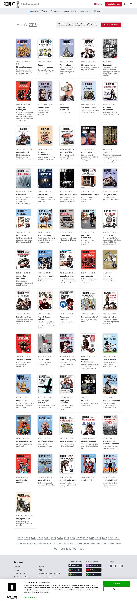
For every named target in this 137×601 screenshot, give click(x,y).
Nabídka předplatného (22, 577)
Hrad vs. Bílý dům (109, 360)
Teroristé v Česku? (23, 360)
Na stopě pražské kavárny (44, 153)
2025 (27, 538)
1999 (92, 543)
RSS (40, 570)
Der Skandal (21, 195)
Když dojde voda (44, 235)
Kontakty (17, 570)
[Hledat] (125, 4)
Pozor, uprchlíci (87, 276)
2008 (32, 543)
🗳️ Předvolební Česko (38, 11)
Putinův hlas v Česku (46, 441)
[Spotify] (93, 574)
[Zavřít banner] (134, 581)
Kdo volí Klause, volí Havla (44, 318)
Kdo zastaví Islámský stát (86, 236)
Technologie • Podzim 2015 (65, 109)
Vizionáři (84, 401)
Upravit (115, 589)
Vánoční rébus (65, 65)
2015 (92, 538)
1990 (81, 548)
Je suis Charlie (87, 480)
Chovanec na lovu (88, 65)
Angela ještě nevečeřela (64, 402)
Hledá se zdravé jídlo (68, 441)
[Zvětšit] (28, 55)
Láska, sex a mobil (110, 195)
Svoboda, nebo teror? (68, 480)
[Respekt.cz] (9, 4)
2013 (104, 538)
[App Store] (75, 565)
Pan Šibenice (21, 235)
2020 (60, 538)
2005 (52, 543)
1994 (56, 548)
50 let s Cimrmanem (24, 67)
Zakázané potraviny (88, 108)
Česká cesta (107, 65)
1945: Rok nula (43, 360)
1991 (74, 548)
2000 (86, 543)
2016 (85, 538)
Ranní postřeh (85, 11)
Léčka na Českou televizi (87, 361)
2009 (26, 543)
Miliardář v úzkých (110, 317)
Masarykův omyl (22, 152)
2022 (47, 538)
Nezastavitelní (43, 195)
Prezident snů (21, 401)
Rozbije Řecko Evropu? (21, 481)
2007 (39, 543)
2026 (20, 538)
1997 (105, 543)
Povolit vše (116, 583)
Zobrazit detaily (29, 597)
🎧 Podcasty (55, 11)
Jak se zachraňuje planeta (45, 66)
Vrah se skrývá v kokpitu (43, 402)
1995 (118, 543)
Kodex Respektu (19, 574)
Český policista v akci (24, 441)
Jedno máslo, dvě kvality (21, 277)
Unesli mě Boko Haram (68, 195)
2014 (98, 538)
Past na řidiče (65, 235)
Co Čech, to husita (67, 276)
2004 (59, 543)
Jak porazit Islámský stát (21, 109)
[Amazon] (75, 574)
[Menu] (131, 4)
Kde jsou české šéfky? (89, 317)
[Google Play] (75, 570)
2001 (79, 543)
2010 (19, 543)
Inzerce (41, 567)
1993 (62, 548)
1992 (68, 548)
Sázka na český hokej (68, 360)
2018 (72, 538)
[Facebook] (111, 568)
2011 (117, 538)
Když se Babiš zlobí (88, 441)
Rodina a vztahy (70, 11)
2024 (33, 538)
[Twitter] (116, 568)
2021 (53, 538)
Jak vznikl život (44, 480)
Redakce (17, 567)
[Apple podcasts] (93, 565)
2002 (72, 543)
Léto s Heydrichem (23, 317)
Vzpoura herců (43, 108)
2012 (111, 538)
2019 (66, 538)
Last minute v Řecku (45, 276)
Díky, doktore (108, 235)
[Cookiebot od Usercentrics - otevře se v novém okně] (12, 597)
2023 (40, 538)
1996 (111, 543)
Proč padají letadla (110, 480)
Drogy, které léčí (66, 152)
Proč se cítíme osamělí (90, 195)
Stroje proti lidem (23, 519)
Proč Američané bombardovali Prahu (111, 442)
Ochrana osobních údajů (47, 577)
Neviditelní (107, 152)
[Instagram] (121, 568)
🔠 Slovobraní (99, 11)
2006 (46, 543)
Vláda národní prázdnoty (65, 318)
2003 (66, 543)
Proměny (106, 276)
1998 (99, 543)
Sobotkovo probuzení (111, 401)
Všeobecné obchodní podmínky (50, 574)
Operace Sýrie (86, 152)
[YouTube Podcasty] (93, 570)
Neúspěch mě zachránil (108, 109)
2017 (79, 538)
